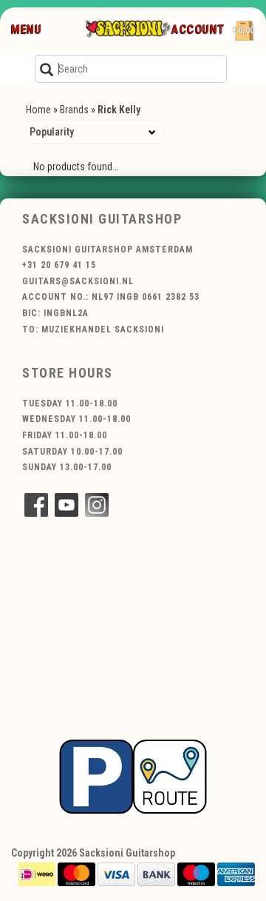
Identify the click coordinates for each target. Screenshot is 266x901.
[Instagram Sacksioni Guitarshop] (97, 505)
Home (38, 109)
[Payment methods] (36, 874)
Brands (74, 109)
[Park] (133, 776)
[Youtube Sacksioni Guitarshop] (66, 505)
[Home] (128, 29)
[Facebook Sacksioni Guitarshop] (36, 505)
